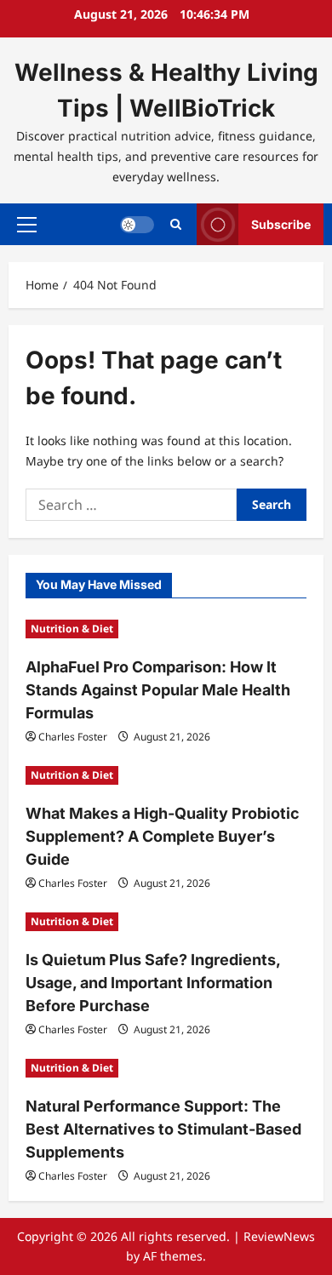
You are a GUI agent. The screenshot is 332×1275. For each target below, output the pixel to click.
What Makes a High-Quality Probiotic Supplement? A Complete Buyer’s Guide (163, 836)
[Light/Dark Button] (137, 224)
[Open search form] (175, 224)
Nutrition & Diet (72, 628)
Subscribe (281, 224)
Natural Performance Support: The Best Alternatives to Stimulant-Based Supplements (163, 1129)
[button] (27, 225)
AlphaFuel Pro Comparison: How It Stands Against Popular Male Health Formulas (158, 690)
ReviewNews (279, 1236)
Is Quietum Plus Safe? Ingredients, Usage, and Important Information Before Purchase (153, 983)
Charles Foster (72, 736)
